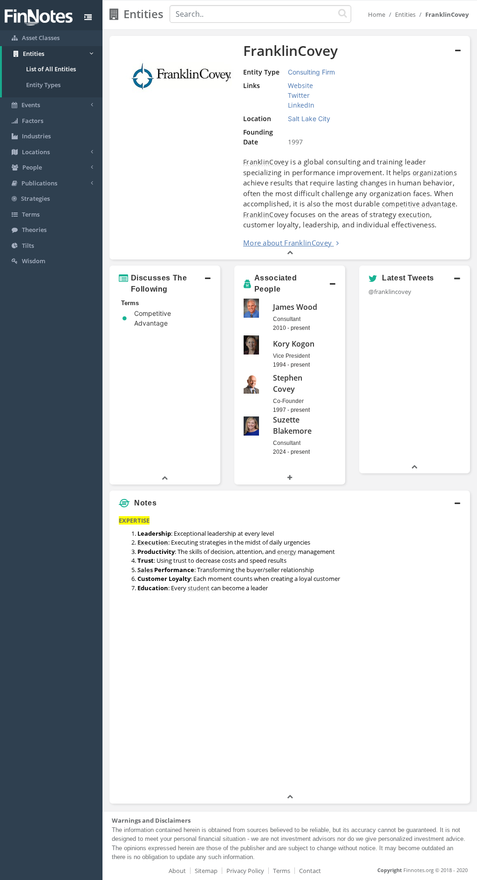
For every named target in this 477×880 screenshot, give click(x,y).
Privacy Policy (245, 870)
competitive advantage (419, 203)
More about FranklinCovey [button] (287, 242)
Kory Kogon (293, 344)
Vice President (291, 356)
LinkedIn (301, 105)
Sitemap (206, 870)
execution (414, 214)
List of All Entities (51, 69)
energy (286, 551)
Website (300, 85)
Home (376, 14)
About (177, 870)
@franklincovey (389, 291)
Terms (281, 870)
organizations (435, 172)
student (199, 588)
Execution (152, 542)
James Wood (295, 307)
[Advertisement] (423, 652)
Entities (405, 14)
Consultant (286, 319)
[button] (289, 147)
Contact (310, 870)
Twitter (299, 95)
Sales (145, 570)
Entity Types (43, 85)
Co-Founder (288, 401)
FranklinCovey (265, 161)
